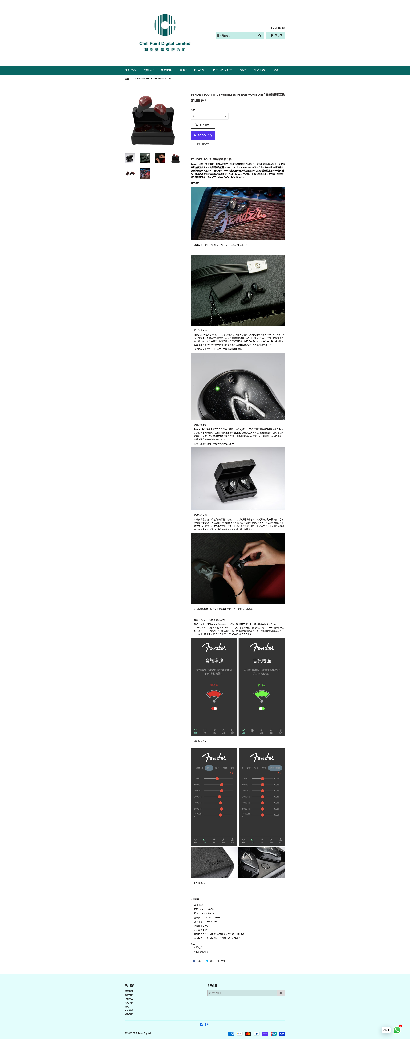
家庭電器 (166, 70)
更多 (276, 70)
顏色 (193, 110)
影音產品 (199, 70)
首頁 (127, 78)
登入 (272, 28)
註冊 (281, 993)
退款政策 (129, 1014)
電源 (243, 70)
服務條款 (129, 1010)
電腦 (183, 70)
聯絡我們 (129, 995)
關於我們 (129, 1003)
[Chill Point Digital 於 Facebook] (201, 1025)
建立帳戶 (281, 28)
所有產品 (130, 70)
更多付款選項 (203, 144)
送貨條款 (129, 991)
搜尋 (127, 1006)
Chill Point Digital (142, 1033)
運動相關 (147, 70)
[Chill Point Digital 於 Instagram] (207, 1025)
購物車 (278, 35)
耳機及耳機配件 (223, 70)
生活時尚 (260, 70)
